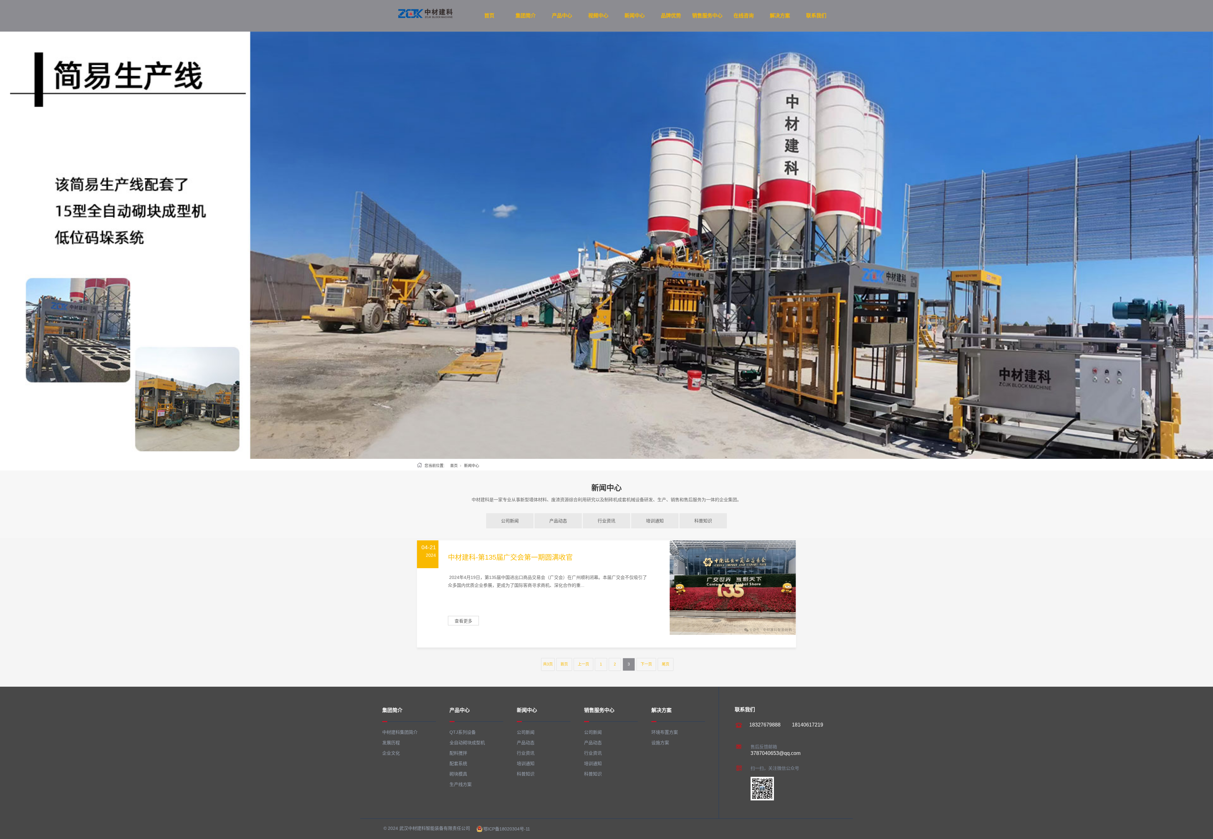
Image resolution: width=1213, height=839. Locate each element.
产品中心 (562, 15)
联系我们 (816, 15)
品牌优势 (671, 15)
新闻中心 (635, 15)
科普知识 (703, 520)
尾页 (665, 664)
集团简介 (526, 15)
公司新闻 (510, 520)
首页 (489, 15)
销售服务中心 (707, 15)
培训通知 (655, 520)
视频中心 (598, 15)
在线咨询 (743, 15)
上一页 (583, 664)
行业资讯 (606, 520)
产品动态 (558, 520)
